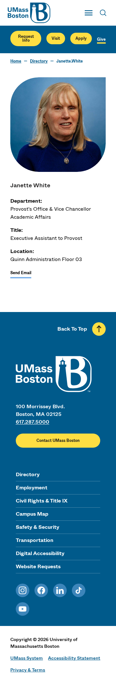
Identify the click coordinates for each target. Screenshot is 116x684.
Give (101, 39)
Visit (56, 38)
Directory (39, 61)
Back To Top (72, 329)
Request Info (26, 38)
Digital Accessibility (40, 553)
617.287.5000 (32, 422)
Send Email (20, 273)
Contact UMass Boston (58, 440)
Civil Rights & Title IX (41, 500)
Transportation (34, 540)
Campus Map (32, 514)
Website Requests (38, 566)
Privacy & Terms (27, 670)
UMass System (26, 658)
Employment (31, 487)
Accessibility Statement (74, 658)
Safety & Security (37, 527)
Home (15, 61)
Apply (81, 38)
